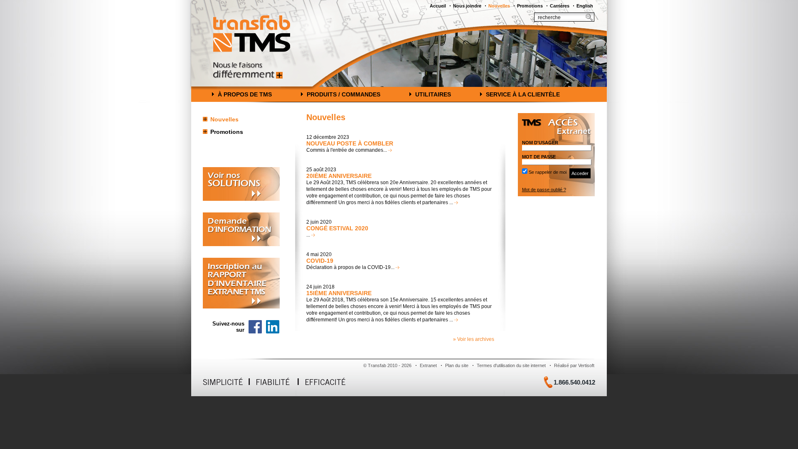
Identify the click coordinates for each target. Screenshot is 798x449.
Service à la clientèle (523, 94)
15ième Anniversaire (339, 293)
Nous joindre (467, 5)
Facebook (255, 326)
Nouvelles (499, 5)
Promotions (530, 5)
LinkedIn (272, 326)
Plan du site (456, 365)
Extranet (428, 365)
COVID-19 (319, 260)
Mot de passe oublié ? (544, 189)
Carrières (559, 5)
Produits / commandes (343, 94)
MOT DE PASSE (539, 156)
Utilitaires (433, 94)
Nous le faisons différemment (248, 70)
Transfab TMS (252, 33)
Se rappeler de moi (547, 172)
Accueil (438, 5)
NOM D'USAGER (540, 142)
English (584, 5)
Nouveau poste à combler (349, 143)
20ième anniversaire (339, 176)
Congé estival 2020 (337, 228)
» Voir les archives (473, 339)
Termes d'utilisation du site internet (511, 365)
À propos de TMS (245, 94)
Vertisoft (586, 365)
